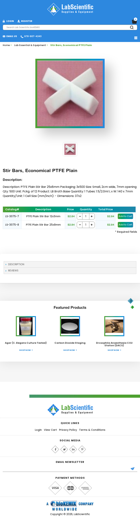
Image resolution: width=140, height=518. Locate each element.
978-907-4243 (33, 36)
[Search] (130, 27)
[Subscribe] (134, 469)
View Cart (50, 430)
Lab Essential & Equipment (30, 45)
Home (6, 45)
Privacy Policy (68, 430)
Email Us (11, 36)
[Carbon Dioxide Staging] (70, 326)
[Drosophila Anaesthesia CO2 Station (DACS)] (114, 326)
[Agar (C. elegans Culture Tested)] (26, 326)
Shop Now (25, 350)
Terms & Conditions (92, 430)
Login (38, 430)
